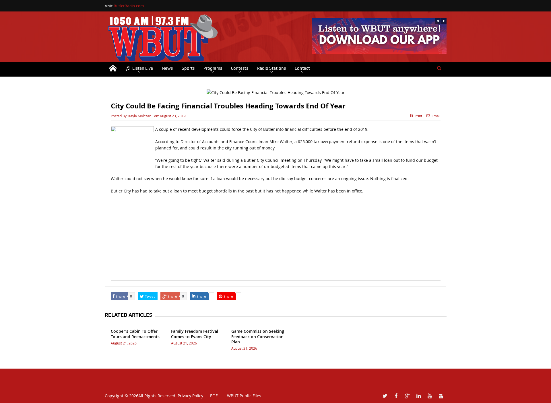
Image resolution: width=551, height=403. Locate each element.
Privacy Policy (190, 395)
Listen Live (142, 68)
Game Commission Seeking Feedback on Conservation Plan (257, 336)
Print (418, 116)
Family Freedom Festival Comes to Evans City (194, 333)
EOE (211, 395)
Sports (188, 68)
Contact (302, 68)
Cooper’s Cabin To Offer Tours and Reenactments (135, 333)
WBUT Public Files (244, 395)
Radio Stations (271, 68)
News (167, 68)
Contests (239, 68)
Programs (212, 68)
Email (436, 116)
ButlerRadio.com (129, 5)
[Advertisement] (276, 240)
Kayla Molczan (139, 116)
